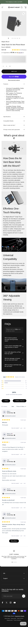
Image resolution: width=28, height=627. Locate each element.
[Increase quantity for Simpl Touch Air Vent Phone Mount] (10, 66)
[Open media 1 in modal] (23, 13)
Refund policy (7, 618)
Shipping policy (10, 620)
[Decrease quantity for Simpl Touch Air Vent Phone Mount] (3, 66)
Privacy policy (13, 618)
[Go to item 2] (10, 38)
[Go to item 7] (20, 38)
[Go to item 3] (12, 38)
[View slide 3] (16, 562)
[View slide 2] (14, 562)
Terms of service (20, 618)
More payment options (14, 80)
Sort (13, 406)
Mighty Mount (5, 41)
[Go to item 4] (14, 38)
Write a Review (21, 401)
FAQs (16, 329)
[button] (19, 50)
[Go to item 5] (16, 38)
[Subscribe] (23, 596)
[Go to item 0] (8, 38)
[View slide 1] (12, 562)
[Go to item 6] (18, 38)
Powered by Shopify (19, 616)
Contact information (17, 620)
